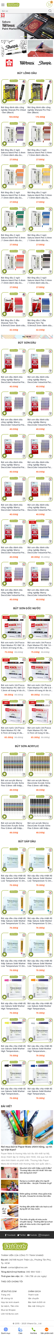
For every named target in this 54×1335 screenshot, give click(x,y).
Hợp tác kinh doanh (10, 1302)
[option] (27, 26)
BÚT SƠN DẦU (27, 342)
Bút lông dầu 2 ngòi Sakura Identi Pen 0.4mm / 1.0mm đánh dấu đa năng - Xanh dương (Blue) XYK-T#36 (40, 238)
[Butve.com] (13, 4)
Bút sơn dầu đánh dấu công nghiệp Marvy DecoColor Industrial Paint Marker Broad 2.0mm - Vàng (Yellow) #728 (40, 507)
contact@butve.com (18, 1267)
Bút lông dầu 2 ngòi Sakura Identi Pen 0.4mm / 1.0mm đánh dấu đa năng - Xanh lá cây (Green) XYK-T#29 (13, 238)
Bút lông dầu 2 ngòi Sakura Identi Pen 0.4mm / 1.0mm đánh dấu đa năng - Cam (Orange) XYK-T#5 (13, 195)
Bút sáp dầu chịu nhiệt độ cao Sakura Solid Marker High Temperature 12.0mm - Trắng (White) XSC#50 (40, 1048)
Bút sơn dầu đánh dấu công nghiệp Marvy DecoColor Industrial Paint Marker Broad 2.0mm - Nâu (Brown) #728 (13, 507)
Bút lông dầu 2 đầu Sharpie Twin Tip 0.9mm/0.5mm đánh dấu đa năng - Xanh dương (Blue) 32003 (39, 323)
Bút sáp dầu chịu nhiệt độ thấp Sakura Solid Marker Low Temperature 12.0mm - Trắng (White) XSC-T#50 (13, 878)
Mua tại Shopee (8, 1310)
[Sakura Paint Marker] (27, 26)
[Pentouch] (27, 63)
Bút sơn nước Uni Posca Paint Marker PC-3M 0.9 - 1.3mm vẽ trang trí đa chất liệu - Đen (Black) (40, 688)
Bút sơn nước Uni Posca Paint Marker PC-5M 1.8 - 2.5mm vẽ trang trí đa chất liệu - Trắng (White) (13, 645)
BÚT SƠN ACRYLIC (27, 746)
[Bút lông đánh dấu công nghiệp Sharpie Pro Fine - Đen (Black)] (40, 91)
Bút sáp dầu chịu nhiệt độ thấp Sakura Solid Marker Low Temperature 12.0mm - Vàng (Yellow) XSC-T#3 (40, 963)
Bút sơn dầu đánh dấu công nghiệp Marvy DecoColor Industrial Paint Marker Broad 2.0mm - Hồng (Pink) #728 (40, 422)
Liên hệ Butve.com (9, 1314)
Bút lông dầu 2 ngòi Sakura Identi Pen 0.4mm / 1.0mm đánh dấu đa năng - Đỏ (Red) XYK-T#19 (13, 280)
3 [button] (28, 36)
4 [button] (32, 36)
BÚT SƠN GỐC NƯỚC (27, 608)
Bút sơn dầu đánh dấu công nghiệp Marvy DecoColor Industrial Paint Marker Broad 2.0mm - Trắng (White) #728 (13, 422)
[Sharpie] (45, 63)
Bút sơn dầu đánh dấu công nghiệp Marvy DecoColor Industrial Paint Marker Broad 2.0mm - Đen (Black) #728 (40, 592)
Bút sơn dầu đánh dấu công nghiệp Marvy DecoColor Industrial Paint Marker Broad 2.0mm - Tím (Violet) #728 (13, 465)
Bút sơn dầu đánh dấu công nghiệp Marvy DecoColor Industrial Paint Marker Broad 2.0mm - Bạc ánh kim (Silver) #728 (13, 379)
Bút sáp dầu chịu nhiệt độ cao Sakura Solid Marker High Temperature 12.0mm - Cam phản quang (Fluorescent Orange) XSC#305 (40, 1006)
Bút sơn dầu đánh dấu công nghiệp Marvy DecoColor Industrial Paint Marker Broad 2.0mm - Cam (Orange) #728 (40, 465)
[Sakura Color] (9, 63)
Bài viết (6, 1106)
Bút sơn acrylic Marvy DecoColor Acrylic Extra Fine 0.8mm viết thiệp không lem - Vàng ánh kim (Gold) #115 (40, 783)
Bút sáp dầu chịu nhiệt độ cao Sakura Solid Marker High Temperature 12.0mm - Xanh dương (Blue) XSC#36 (40, 1091)
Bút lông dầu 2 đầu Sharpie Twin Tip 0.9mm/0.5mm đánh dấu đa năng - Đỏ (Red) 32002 (13, 323)
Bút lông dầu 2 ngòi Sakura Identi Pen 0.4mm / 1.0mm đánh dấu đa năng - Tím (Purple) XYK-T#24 (13, 152)
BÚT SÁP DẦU (27, 841)
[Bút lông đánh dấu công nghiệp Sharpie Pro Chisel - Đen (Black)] (13, 91)
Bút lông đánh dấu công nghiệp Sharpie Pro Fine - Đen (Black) (40, 110)
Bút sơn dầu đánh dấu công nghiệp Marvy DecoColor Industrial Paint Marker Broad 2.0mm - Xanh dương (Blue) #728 (40, 550)
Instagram (45, 1235)
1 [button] (21, 36)
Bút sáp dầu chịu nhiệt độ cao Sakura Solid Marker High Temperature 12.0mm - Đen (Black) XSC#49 (13, 1091)
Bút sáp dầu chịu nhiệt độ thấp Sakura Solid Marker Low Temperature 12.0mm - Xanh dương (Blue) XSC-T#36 (13, 921)
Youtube (33, 1235)
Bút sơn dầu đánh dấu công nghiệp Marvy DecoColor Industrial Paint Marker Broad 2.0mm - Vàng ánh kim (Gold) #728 (40, 379)
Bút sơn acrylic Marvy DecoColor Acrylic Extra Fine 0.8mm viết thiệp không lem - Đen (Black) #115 (39, 825)
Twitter (22, 1235)
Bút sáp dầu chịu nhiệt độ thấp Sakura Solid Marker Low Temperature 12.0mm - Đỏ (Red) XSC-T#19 (13, 963)
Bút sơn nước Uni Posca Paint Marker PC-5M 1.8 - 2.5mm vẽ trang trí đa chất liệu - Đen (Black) (40, 645)
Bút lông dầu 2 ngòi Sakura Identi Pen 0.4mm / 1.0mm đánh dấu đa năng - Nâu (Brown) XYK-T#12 (40, 152)
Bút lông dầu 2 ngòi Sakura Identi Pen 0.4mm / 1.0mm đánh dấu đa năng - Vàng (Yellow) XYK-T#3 (40, 195)
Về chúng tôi (7, 1298)
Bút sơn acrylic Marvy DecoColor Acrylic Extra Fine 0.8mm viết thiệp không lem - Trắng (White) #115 (13, 825)
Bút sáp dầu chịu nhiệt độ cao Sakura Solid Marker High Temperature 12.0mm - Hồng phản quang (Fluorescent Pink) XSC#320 (13, 1006)
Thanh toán (33, 1295)
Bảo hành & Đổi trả (36, 1302)
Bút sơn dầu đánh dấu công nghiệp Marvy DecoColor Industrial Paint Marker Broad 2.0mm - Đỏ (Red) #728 (13, 592)
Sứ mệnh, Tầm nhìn (10, 1306)
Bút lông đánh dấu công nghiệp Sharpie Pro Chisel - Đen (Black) (13, 110)
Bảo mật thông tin (36, 1306)
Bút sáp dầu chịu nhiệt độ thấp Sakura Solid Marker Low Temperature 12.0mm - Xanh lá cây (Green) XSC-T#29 (40, 921)
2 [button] (25, 36)
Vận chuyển (33, 1298)
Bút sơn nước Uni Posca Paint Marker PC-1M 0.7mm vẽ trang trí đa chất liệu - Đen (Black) (12, 730)
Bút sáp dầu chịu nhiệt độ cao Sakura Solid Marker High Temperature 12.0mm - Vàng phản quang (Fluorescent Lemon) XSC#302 (13, 1048)
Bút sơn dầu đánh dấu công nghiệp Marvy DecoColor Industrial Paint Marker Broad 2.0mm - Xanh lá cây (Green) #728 (13, 550)
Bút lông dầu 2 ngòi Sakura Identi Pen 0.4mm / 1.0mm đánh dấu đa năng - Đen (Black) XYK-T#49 (40, 280)
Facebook (11, 1235)
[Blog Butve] (27, 337)
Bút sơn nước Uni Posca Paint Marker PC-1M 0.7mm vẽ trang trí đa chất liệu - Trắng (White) (39, 730)
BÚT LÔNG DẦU (27, 73)
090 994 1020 (33, 1272)
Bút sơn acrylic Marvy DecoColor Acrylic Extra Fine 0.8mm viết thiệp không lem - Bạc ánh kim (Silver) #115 (13, 783)
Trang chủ (5, 1295)
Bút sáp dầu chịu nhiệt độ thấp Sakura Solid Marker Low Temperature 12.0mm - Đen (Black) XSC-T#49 (40, 878)
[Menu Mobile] (3, 4)
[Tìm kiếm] (50, 11)
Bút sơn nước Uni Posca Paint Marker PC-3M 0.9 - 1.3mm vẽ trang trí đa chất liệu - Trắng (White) (13, 688)
